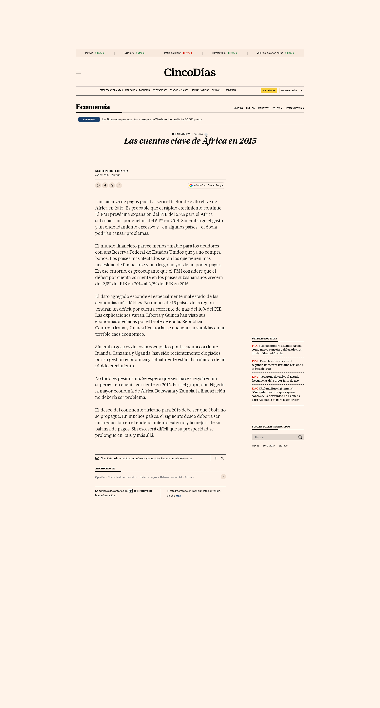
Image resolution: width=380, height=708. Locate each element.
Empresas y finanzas (111, 90)
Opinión (216, 90)
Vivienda (238, 108)
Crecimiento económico (122, 477)
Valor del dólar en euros (270, 53)
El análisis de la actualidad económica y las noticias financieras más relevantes (146, 458)
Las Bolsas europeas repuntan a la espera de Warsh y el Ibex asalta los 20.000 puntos (152, 119)
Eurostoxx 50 (219, 53)
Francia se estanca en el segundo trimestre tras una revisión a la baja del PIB (278, 365)
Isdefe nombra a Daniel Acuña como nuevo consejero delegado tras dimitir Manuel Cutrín (277, 349)
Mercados (131, 90)
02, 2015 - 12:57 (107, 175)
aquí (178, 495)
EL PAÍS (229, 89)
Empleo (250, 108)
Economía (144, 90)
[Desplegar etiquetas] (223, 476)
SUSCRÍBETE (269, 90)
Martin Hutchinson (112, 171)
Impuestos (263, 108)
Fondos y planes (179, 90)
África (188, 477)
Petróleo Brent (172, 53)
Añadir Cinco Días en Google (208, 185)
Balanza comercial (171, 477)
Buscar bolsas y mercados (271, 426)
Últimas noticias (200, 90)
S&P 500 (129, 53)
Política (277, 108)
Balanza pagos (148, 477)
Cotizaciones (160, 90)
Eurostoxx (269, 446)
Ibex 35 (89, 53)
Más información (105, 495)
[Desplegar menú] (78, 72)
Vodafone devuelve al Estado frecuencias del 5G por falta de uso (275, 378)
